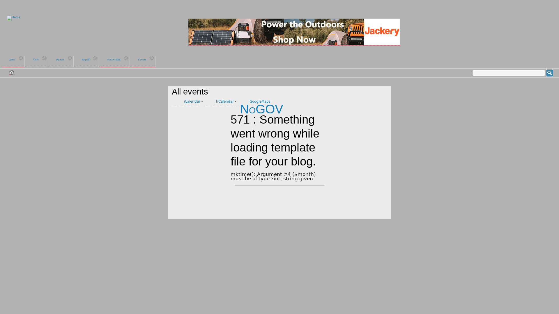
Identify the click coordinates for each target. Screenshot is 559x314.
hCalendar (225, 101)
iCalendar (192, 101)
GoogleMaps (260, 101)
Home (12, 72)
